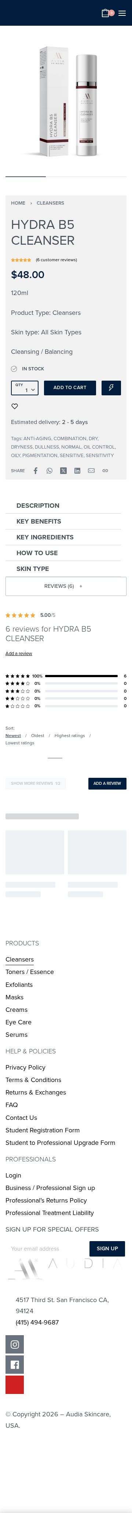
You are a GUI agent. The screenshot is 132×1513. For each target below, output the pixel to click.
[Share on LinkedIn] (77, 470)
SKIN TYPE (32, 569)
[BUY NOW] (111, 388)
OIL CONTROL (99, 447)
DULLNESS (47, 447)
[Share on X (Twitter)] (63, 470)
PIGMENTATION (40, 456)
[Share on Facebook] (35, 470)
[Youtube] (15, 1385)
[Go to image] (26, 176)
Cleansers (50, 203)
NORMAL (71, 447)
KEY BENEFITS (38, 521)
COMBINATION (70, 439)
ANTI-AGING (37, 439)
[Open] (122, 13)
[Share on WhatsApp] (49, 470)
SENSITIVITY (100, 456)
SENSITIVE (72, 456)
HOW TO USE (37, 553)
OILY (15, 456)
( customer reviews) (56, 259)
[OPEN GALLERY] (66, 100)
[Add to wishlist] (14, 406)
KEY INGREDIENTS (45, 537)
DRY (93, 439)
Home (18, 203)
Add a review (19, 654)
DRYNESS (22, 447)
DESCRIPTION (37, 506)
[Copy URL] (105, 470)
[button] (63, 506)
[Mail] (91, 470)
